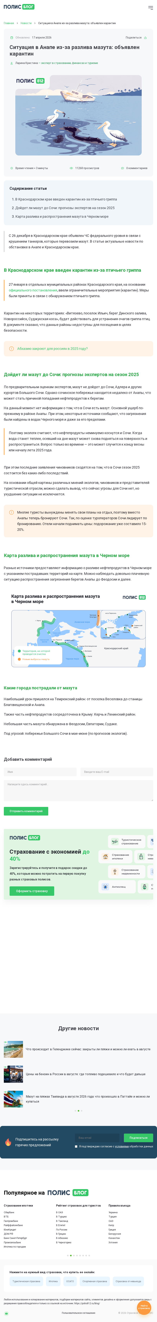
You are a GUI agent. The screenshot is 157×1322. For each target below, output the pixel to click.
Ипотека (53, 1281)
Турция (63, 1216)
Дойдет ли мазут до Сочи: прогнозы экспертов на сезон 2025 (64, 208)
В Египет (11, 1225)
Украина (63, 1212)
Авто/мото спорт (120, 1229)
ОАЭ (61, 1221)
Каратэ (115, 1212)
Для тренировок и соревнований (129, 1238)
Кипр (62, 1225)
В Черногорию (14, 1242)
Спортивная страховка (95, 1281)
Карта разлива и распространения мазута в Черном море (62, 216)
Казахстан (64, 1238)
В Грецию (11, 1234)
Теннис (115, 1216)
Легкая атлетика (120, 1221)
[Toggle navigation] (150, 8)
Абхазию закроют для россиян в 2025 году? (52, 349)
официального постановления (33, 290)
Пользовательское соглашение (78, 1313)
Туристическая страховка (26, 1281)
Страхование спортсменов (129, 1205)
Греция (62, 1229)
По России (12, 1229)
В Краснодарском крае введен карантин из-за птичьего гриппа (66, 199)
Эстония (63, 1242)
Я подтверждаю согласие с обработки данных (116, 1146)
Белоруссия (65, 1234)
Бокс (113, 1234)
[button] (75, 1111)
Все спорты (117, 1246)
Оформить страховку (32, 891)
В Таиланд (13, 1221)
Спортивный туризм (122, 1225)
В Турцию (12, 1216)
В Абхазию (12, 1238)
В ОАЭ (10, 1212)
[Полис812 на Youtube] (6, 1313)
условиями (122, 1146)
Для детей (117, 1242)
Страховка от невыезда (128, 1281)
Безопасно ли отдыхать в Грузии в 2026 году (66, 1099)
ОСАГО (70, 1281)
